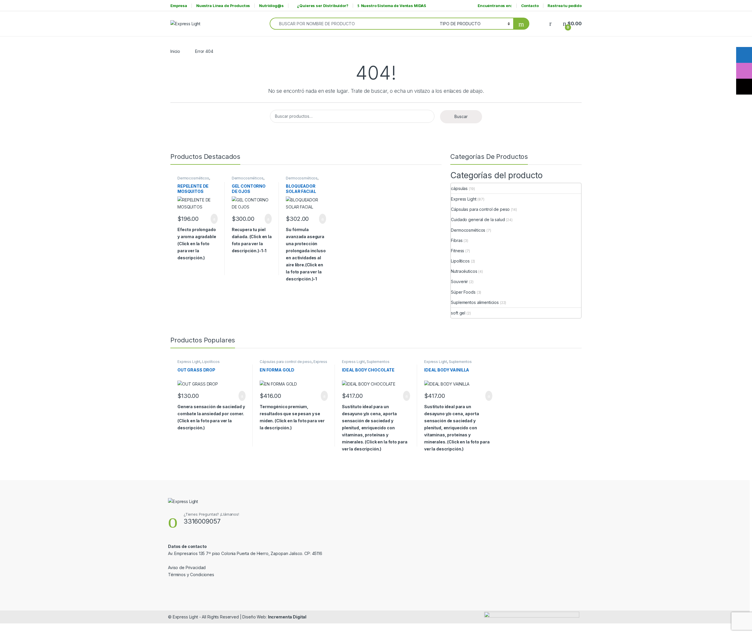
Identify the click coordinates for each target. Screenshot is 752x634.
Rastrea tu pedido (565, 5)
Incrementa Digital (287, 616)
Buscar (461, 116)
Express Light (463, 198)
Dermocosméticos (193, 178)
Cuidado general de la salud (478, 219)
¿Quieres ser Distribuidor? (322, 5)
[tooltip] (744, 55)
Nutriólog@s (271, 5)
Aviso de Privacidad (187, 567)
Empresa (178, 5)
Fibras (456, 240)
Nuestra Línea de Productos (223, 5)
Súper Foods (463, 292)
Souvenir (459, 281)
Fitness (457, 250)
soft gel (458, 312)
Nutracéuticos (464, 271)
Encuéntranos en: (495, 5)
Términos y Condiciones (191, 574)
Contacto (530, 5)
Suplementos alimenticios (475, 302)
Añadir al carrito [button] (212, 219)
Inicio (175, 51)
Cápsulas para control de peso (480, 209)
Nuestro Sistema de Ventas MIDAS (394, 5)
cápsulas (459, 188)
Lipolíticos (460, 260)
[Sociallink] (170, 587)
